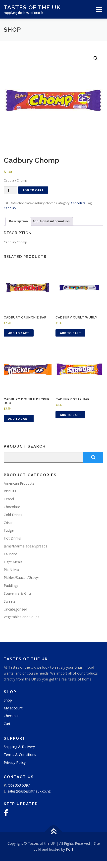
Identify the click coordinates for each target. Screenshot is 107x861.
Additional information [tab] (51, 221)
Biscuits (10, 491)
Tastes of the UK (32, 7)
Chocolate (78, 203)
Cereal (9, 499)
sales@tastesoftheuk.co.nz (29, 791)
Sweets (9, 601)
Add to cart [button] (18, 333)
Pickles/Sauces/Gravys (22, 577)
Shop (8, 700)
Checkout (11, 715)
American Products (19, 483)
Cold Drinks (13, 514)
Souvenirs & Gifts (18, 593)
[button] (95, 58)
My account (13, 708)
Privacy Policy (15, 762)
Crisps (8, 522)
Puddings (11, 585)
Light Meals (13, 562)
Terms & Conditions (20, 754)
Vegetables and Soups (21, 616)
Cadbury (10, 208)
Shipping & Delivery (19, 746)
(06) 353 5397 (19, 785)
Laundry (10, 554)
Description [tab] (18, 221)
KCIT (70, 849)
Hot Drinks (12, 538)
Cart (7, 723)
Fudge (9, 530)
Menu (99, 9)
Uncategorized (15, 609)
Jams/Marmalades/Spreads (25, 546)
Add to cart (33, 190)
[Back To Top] (53, 832)
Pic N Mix (11, 569)
